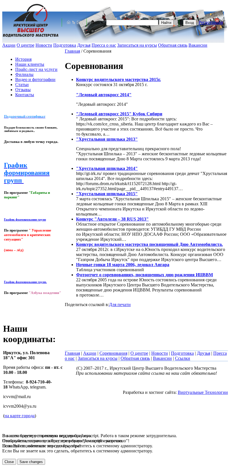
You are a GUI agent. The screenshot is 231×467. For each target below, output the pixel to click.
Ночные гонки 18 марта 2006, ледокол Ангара (122, 264)
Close (9, 462)
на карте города (20, 415)
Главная (72, 51)
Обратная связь (172, 45)
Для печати (120, 304)
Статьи (22, 84)
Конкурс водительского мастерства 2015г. (118, 79)
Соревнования (113, 353)
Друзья (83, 45)
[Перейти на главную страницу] (68, 22)
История (23, 59)
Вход (189, 23)
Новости (43, 45)
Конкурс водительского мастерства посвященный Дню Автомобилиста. (149, 244)
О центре (25, 45)
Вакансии (197, 45)
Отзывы (23, 89)
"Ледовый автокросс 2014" (104, 94)
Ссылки (182, 358)
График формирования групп (25, 219)
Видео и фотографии (35, 79)
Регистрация (211, 22)
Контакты (24, 94)
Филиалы (24, 74)
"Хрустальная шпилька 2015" (107, 193)
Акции (8, 45)
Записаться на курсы (137, 45)
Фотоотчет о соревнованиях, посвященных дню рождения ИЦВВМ (144, 274)
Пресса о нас (104, 45)
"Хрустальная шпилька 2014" (107, 168)
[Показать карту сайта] (73, 22)
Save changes (31, 462)
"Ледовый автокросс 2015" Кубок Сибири (119, 113)
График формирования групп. (25, 282)
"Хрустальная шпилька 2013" (107, 139)
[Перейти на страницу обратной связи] (79, 22)
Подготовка (64, 45)
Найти (166, 23)
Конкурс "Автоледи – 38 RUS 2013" (112, 219)
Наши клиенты (29, 64)
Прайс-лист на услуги (36, 69)
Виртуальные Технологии (203, 392)
